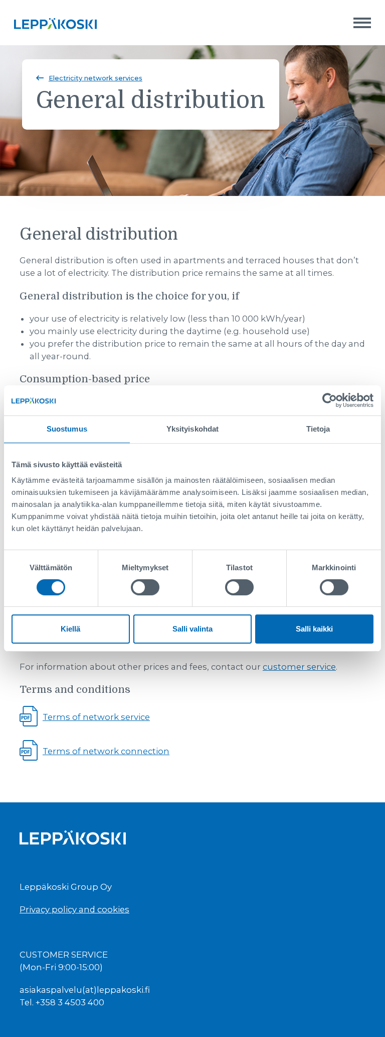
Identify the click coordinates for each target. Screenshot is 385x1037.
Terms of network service (96, 717)
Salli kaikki (314, 629)
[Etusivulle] (55, 22)
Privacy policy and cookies (74, 909)
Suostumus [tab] (67, 429)
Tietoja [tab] (318, 429)
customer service (299, 667)
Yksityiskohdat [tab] (192, 429)
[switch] (145, 587)
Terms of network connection (106, 751)
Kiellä (70, 629)
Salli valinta (192, 629)
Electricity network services (95, 78)
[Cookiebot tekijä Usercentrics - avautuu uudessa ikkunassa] (329, 400)
